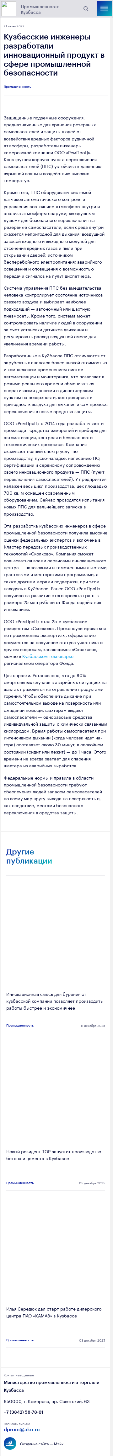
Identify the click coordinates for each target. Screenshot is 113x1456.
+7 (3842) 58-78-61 (23, 1412)
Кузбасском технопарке (47, 655)
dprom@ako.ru (22, 1429)
